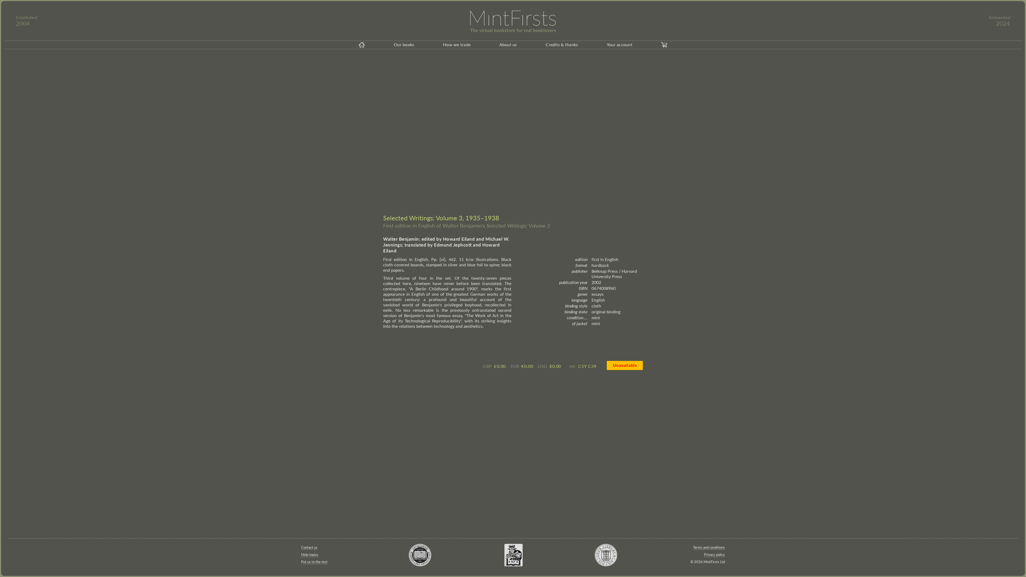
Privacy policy (714, 554)
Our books (404, 44)
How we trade (457, 44)
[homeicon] (362, 45)
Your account (619, 44)
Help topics (309, 554)
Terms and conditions (709, 547)
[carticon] (664, 45)
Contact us (309, 547)
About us (508, 44)
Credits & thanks (562, 44)
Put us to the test (314, 562)
